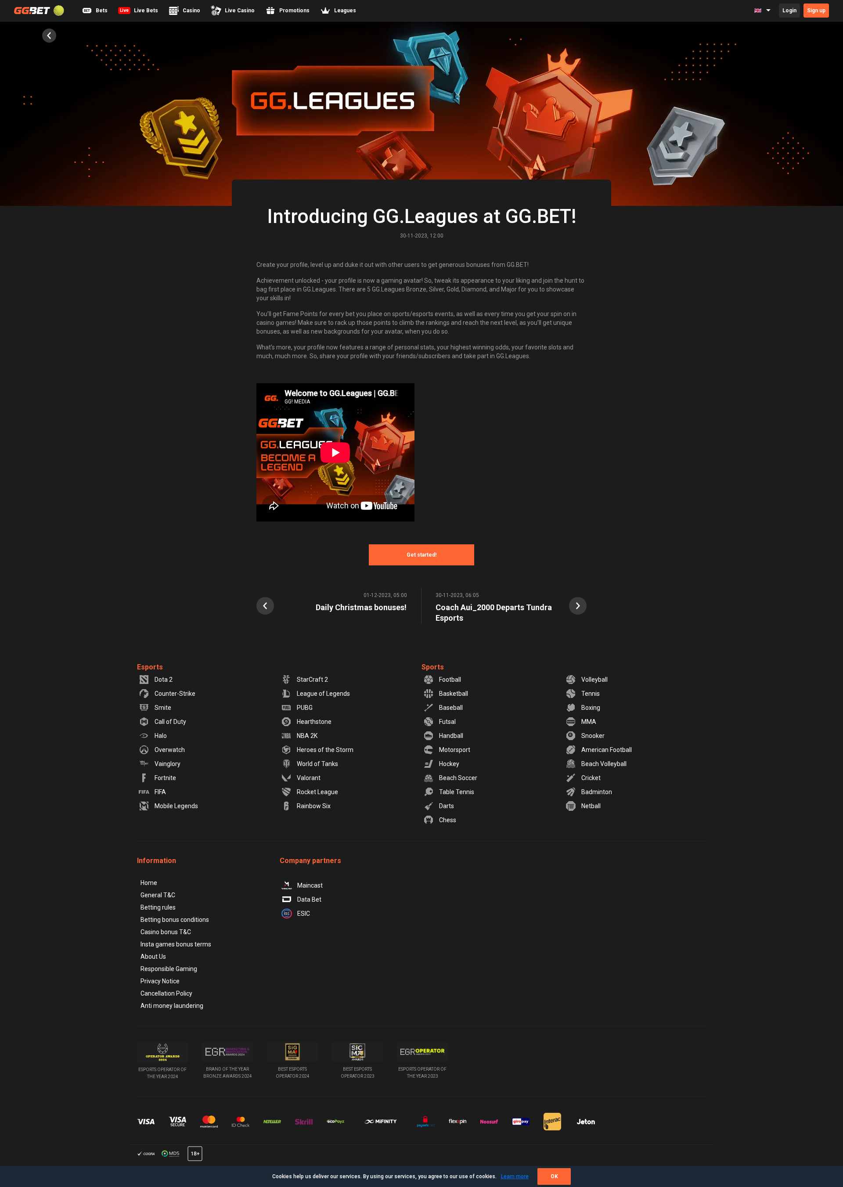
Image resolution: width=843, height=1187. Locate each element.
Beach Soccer (458, 777)
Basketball (453, 693)
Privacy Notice (160, 981)
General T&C (157, 895)
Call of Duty (170, 721)
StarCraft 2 (312, 679)
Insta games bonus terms (175, 944)
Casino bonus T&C (165, 931)
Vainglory (167, 763)
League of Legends (323, 693)
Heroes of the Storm (325, 749)
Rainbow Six (314, 805)
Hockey (449, 763)
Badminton (596, 791)
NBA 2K (307, 735)
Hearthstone (314, 721)
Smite (163, 707)
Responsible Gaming (168, 968)
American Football (606, 749)
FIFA (160, 791)
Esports (150, 667)
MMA (588, 721)
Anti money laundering (171, 1005)
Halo (161, 735)
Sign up (816, 10)
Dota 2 (164, 679)
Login (789, 10)
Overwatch (170, 749)
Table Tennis (456, 791)
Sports (433, 667)
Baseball (451, 707)
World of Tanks (317, 763)
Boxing (590, 707)
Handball (451, 735)
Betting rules (158, 907)
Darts (446, 805)
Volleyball (594, 679)
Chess (447, 820)
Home (148, 882)
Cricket (591, 777)
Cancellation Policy (166, 993)
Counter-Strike (175, 693)
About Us (153, 956)
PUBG (305, 707)
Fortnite (165, 777)
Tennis (590, 693)
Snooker (593, 735)
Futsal (447, 721)
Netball (591, 805)
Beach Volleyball (604, 763)
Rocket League (317, 791)
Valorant (309, 777)
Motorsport (454, 749)
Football (450, 679)
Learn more (515, 1176)
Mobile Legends (176, 805)
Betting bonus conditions (174, 919)
